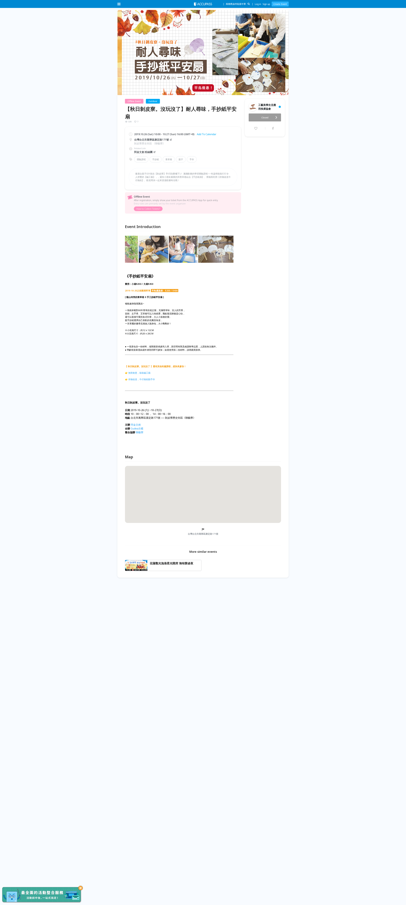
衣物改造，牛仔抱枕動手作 (141, 379)
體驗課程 (141, 159)
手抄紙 (155, 159)
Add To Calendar (206, 134)
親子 (181, 159)
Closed (264, 117)
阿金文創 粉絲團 (143, 152)
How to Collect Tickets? (148, 208)
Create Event (280, 4)
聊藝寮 (139, 432)
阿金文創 (136, 424)
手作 (192, 159)
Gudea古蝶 (137, 428)
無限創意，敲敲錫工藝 (139, 372)
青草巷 (168, 159)
